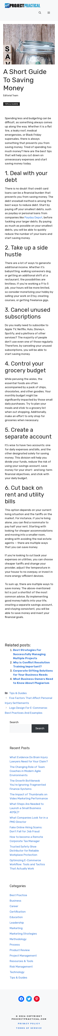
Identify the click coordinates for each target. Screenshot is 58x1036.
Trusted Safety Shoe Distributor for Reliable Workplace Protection (24, 850)
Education (16, 917)
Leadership (17, 922)
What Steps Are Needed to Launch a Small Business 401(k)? (27, 808)
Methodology (18, 939)
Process (15, 944)
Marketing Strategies (23, 933)
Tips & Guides (11, 104)
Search (14, 722)
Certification (18, 911)
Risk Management (21, 966)
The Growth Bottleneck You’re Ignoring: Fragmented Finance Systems (28, 784)
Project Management (23, 955)
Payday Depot (33, 217)
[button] (39, 13)
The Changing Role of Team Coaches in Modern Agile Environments (27, 771)
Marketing (16, 928)
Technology (17, 972)
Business (15, 900)
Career (14, 906)
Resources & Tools (21, 961)
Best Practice (18, 895)
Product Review (20, 950)
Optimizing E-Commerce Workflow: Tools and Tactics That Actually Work (27, 864)
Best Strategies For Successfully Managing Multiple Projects (29, 654)
